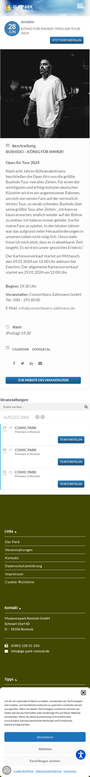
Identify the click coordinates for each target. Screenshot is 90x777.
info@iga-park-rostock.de (30, 651)
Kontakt (12, 558)
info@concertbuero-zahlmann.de (47, 308)
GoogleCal (41, 349)
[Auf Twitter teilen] (22, 363)
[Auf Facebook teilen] (14, 363)
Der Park (12, 542)
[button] (83, 693)
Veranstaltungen (19, 550)
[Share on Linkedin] (31, 363)
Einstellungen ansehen (45, 761)
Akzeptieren (45, 737)
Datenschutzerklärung (48, 771)
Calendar (20, 349)
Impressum (70, 771)
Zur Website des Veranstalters (43, 380)
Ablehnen (45, 749)
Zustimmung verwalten (6, 770)
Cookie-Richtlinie (23, 771)
